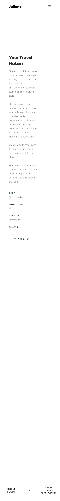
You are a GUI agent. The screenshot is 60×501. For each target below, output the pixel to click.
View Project (22, 239)
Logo (20, 220)
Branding (13, 220)
